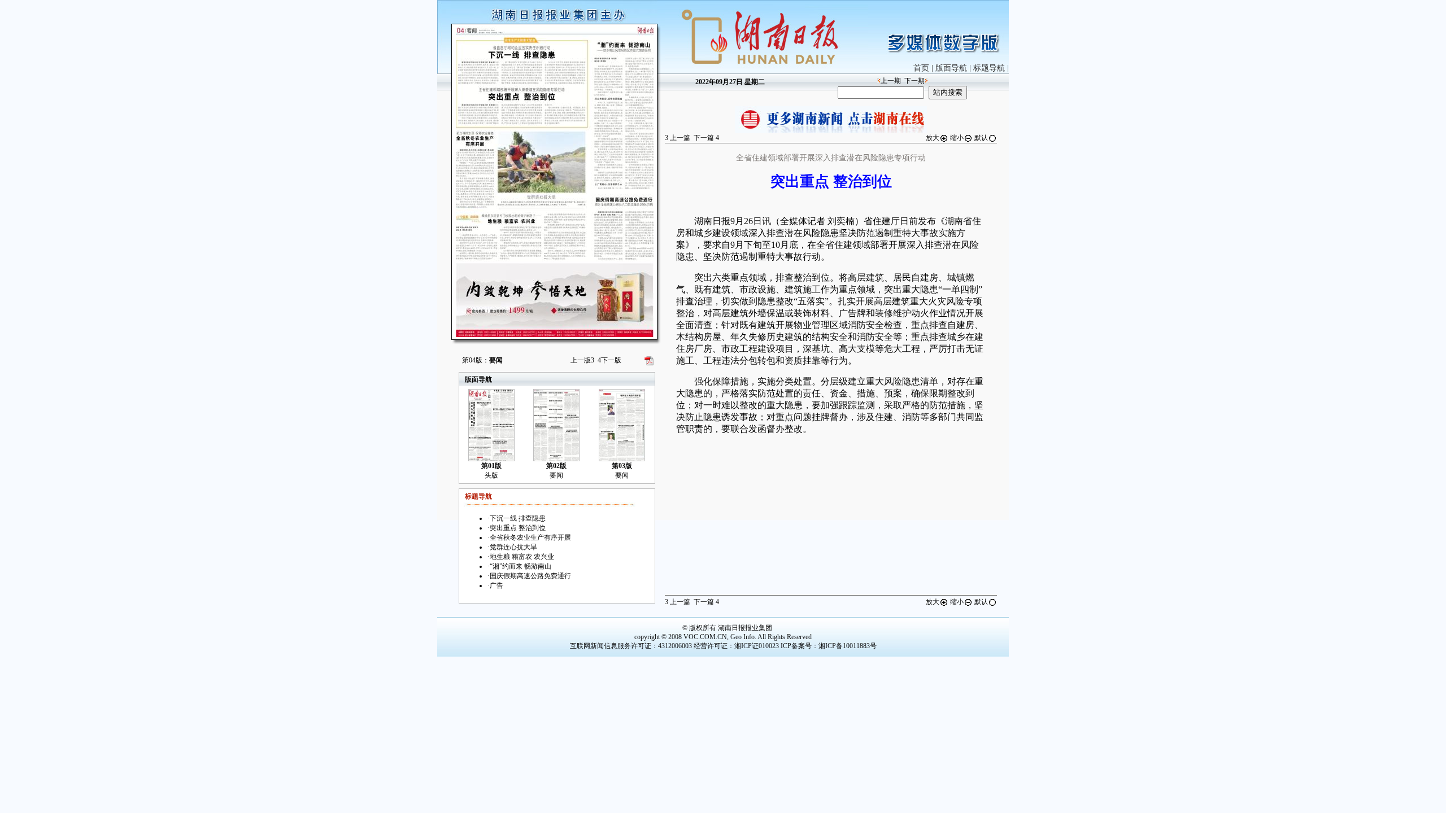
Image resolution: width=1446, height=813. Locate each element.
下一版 (609, 360)
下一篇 (706, 138)
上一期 (891, 81)
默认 (981, 138)
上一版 (582, 360)
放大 (932, 138)
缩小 (957, 138)
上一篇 (677, 138)
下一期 (914, 81)
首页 (921, 68)
